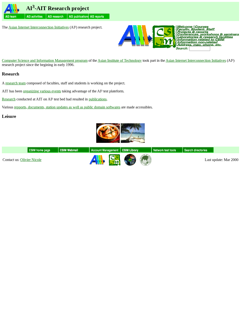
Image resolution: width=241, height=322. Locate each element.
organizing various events (42, 91)
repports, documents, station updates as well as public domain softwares (67, 107)
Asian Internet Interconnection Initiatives (38, 27)
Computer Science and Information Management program (45, 60)
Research (9, 99)
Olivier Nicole (30, 160)
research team (15, 83)
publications (98, 99)
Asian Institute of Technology (120, 60)
